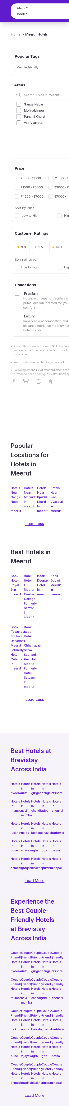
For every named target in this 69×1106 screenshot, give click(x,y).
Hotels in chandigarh (34, 805)
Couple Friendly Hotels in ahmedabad (14, 1073)
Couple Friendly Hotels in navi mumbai (24, 991)
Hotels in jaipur (45, 805)
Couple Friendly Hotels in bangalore (45, 962)
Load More (34, 880)
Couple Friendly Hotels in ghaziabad (45, 1020)
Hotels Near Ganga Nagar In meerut (15, 499)
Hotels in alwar (45, 863)
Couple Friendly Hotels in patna (55, 1047)
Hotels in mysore (55, 788)
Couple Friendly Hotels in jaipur (45, 989)
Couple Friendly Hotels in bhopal (55, 1073)
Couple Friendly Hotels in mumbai (14, 989)
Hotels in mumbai (14, 805)
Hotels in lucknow (14, 828)
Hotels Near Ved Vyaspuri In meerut (54, 499)
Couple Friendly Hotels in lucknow (14, 1020)
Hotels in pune (14, 845)
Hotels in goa (45, 845)
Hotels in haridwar (55, 828)
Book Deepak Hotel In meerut (41, 585)
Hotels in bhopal (55, 863)
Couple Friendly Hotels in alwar (45, 1073)
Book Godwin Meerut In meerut (54, 585)
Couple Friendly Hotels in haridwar (55, 1020)
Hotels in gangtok (24, 863)
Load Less (34, 523)
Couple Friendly (27, 67)
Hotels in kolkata (34, 828)
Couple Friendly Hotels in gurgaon (34, 962)
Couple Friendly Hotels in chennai (55, 989)
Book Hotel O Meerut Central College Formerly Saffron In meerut (28, 596)
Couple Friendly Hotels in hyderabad (14, 962)
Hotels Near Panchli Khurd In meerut (41, 499)
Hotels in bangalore (45, 788)
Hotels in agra (34, 845)
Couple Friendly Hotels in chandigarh (34, 989)
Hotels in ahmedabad (14, 863)
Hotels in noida (24, 828)
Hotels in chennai (55, 805)
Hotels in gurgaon (34, 788)
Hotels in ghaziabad (45, 828)
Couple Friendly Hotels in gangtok (24, 1073)
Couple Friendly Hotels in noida (24, 1020)
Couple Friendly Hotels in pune (14, 1047)
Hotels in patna (55, 845)
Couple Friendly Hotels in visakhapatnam (34, 1073)
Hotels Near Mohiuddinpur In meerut (28, 497)
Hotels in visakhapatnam (34, 863)
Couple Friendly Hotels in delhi (24, 962)
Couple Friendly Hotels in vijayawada (24, 1047)
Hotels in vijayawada (24, 845)
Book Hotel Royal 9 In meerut (15, 585)
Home (15, 34)
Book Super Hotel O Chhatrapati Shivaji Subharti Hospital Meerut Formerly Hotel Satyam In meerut (28, 657)
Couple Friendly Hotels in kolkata (34, 1020)
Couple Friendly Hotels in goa (45, 1047)
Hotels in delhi (24, 788)
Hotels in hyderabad (14, 788)
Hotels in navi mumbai (24, 808)
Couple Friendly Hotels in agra (34, 1047)
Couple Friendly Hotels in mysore (55, 962)
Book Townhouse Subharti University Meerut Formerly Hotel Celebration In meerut (15, 647)
